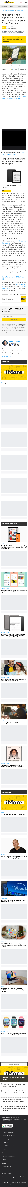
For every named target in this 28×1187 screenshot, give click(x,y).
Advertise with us (6, 1166)
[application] (14, 138)
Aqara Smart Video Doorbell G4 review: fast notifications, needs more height (13, 1093)
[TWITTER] (10, 345)
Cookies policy (5, 1142)
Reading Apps (20, 10)
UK (4, 154)
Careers (4, 1149)
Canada (8, 154)
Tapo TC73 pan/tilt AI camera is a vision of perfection (14, 1085)
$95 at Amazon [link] (6, 191)
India (14, 154)
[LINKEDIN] (13, 345)
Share (5, 69)
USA (23, 152)
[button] (26, 2)
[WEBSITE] (15, 345)
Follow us (15, 69)
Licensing (4, 1153)
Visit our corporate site (14, 1121)
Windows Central (6, 1173)
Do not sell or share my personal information (13, 1177)
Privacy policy (5, 1139)
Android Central (6, 1170)
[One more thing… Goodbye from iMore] (14, 1074)
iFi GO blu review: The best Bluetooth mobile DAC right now (14, 1100)
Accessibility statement (8, 1146)
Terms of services (20, 324)
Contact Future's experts (8, 1135)
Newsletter (23, 69)
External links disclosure (8, 1156)
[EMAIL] (18, 345)
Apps (3, 10)
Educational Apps (10, 10)
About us (4, 1159)
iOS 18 (11, 6)
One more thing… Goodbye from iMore (14, 1078)
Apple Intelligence (22, 6)
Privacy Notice (22, 325)
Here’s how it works (18, 32)
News (3, 27)
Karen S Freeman (12, 27)
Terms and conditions (7, 1132)
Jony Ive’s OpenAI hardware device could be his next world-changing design (15, 1108)
